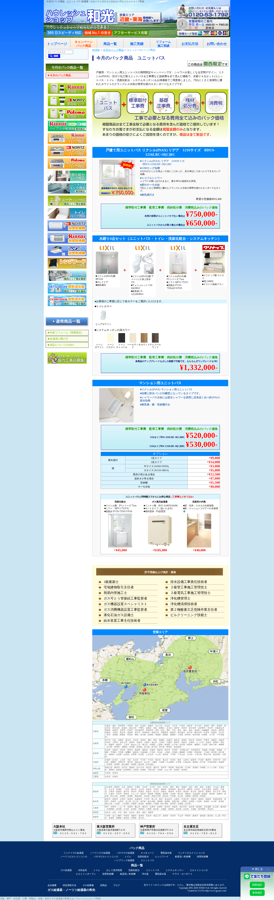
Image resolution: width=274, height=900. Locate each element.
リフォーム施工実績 (163, 43)
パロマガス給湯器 (125, 853)
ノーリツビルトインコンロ (73, 856)
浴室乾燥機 (202, 856)
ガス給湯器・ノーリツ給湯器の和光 (71, 889)
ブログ (116, 885)
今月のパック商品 (113, 50)
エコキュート (147, 853)
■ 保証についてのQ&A (61, 345)
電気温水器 (166, 853)
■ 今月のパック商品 (59, 75)
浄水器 (145, 874)
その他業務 (88, 885)
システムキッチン (175, 870)
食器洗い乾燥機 (182, 856)
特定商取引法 (69, 885)
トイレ (128, 856)
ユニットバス (147, 860)
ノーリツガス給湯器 (100, 853)
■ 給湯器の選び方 (58, 338)
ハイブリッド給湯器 (124, 860)
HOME (96, 50)
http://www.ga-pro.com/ (215, 890)
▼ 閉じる (257, 869)
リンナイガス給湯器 (74, 853)
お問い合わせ (217, 44)
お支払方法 (190, 44)
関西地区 (257, 884)
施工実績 (137, 44)
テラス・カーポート (182, 874)
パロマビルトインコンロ (106, 856)
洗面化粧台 (143, 856)
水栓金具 (82, 870)
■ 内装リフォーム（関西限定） (66, 332)
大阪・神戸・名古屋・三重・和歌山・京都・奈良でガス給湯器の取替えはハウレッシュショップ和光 (50, 898)
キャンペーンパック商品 (84, 43)
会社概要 (52, 885)
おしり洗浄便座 (114, 870)
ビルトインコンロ (199, 870)
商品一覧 (110, 44)
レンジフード (162, 856)
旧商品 (103, 885)
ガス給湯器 (66, 870)
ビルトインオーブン (86, 874)
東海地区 (257, 892)
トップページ (57, 44)
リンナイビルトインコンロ (191, 853)
